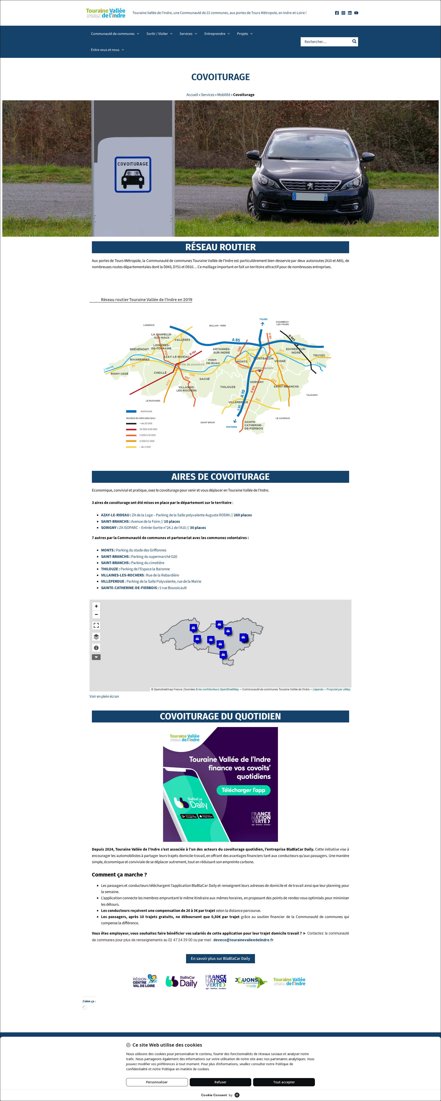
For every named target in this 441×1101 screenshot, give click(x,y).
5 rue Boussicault (144, 588)
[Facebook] (337, 13)
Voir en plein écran (104, 696)
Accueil (192, 95)
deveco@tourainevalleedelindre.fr (243, 940)
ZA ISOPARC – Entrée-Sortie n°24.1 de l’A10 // (153, 528)
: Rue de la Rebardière (140, 575)
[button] (137, 34)
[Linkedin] (350, 13)
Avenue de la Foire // (140, 521)
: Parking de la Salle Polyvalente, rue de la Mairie (151, 581)
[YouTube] (356, 13)
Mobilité (223, 95)
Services (207, 95)
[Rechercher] (354, 41)
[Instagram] (343, 13)
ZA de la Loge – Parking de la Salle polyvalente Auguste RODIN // (176, 515)
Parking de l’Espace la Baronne (135, 569)
